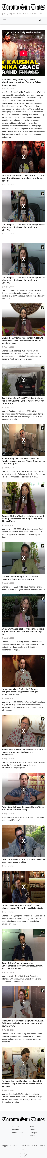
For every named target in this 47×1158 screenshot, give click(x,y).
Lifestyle (33, 1133)
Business (15, 1129)
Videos (32, 1136)
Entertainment (17, 1133)
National (15, 1126)
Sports (32, 1129)
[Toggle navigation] (5, 20)
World (32, 1126)
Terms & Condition (27, 1146)
